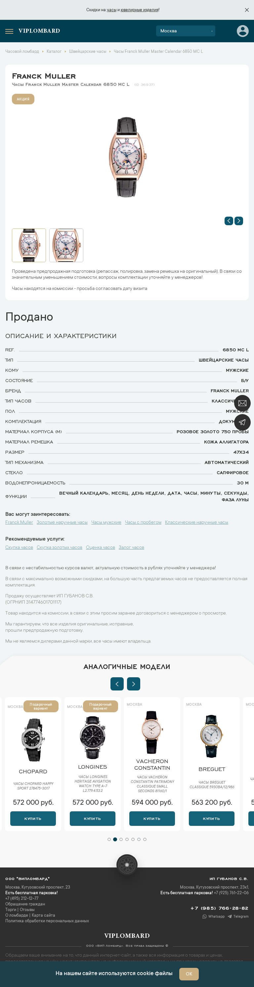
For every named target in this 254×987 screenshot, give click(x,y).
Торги (10, 910)
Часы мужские (106, 522)
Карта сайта (43, 915)
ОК (189, 974)
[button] (229, 221)
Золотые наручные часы (62, 522)
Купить (32, 818)
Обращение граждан (25, 904)
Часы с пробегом (143, 522)
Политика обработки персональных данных (47, 921)
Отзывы (27, 910)
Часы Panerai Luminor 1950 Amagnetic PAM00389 (211, 784)
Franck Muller (44, 75)
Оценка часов (100, 547)
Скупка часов (19, 547)
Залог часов (131, 547)
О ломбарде (16, 915)
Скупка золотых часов (59, 547)
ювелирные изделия (139, 10)
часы (111, 10)
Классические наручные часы (196, 522)
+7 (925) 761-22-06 (231, 893)
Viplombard (39, 31)
